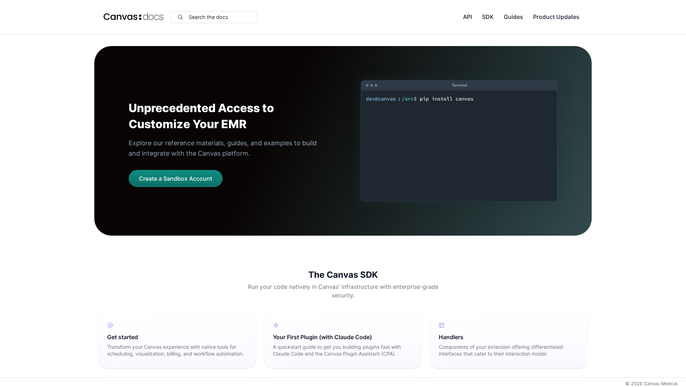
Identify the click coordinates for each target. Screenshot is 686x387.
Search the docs (208, 17)
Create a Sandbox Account (175, 178)
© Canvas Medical (651, 383)
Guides (513, 16)
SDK (488, 16)
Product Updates (556, 16)
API (467, 16)
